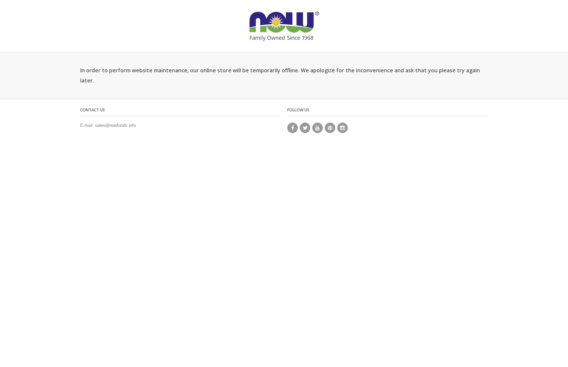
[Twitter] (305, 128)
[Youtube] (317, 128)
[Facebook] (292, 128)
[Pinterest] (330, 128)
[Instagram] (342, 128)
